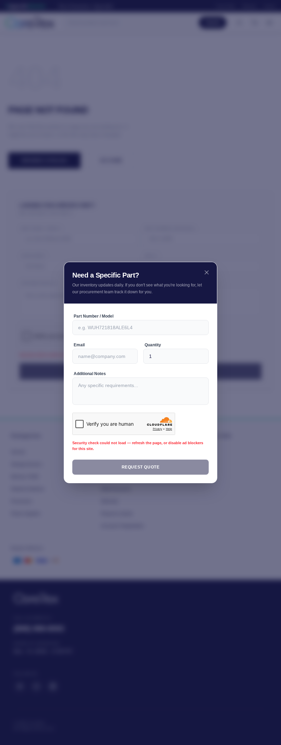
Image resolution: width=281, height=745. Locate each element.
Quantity (154, 345)
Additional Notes (91, 373)
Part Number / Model (94, 316)
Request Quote (141, 467)
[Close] (206, 272)
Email (79, 345)
